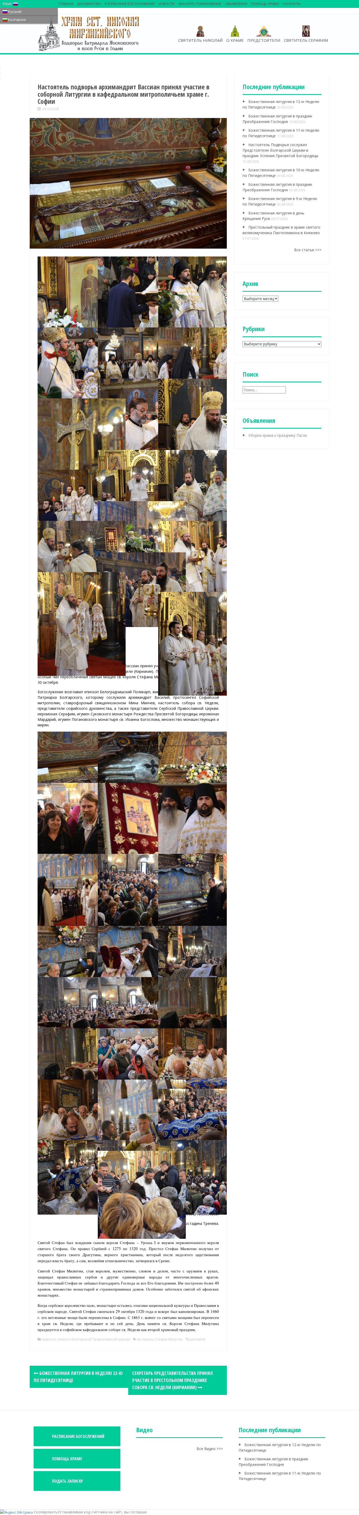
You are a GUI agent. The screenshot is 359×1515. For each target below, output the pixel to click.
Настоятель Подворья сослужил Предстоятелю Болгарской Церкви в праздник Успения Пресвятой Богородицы (280, 150)
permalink (197, 1339)
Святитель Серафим (306, 40)
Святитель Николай (200, 40)
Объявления (236, 3)
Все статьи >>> (307, 249)
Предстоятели (263, 40)
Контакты (291, 3)
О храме (235, 40)
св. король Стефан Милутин (160, 1339)
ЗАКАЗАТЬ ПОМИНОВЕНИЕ (199, 3)
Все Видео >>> (210, 1448)
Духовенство (89, 3)
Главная (66, 3)
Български (16, 19)
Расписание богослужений (130, 3)
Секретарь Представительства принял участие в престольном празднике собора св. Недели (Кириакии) (172, 1380)
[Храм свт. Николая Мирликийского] (89, 33)
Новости (166, 3)
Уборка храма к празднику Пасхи (277, 435)
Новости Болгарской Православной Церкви (93, 1339)
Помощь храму (265, 3)
